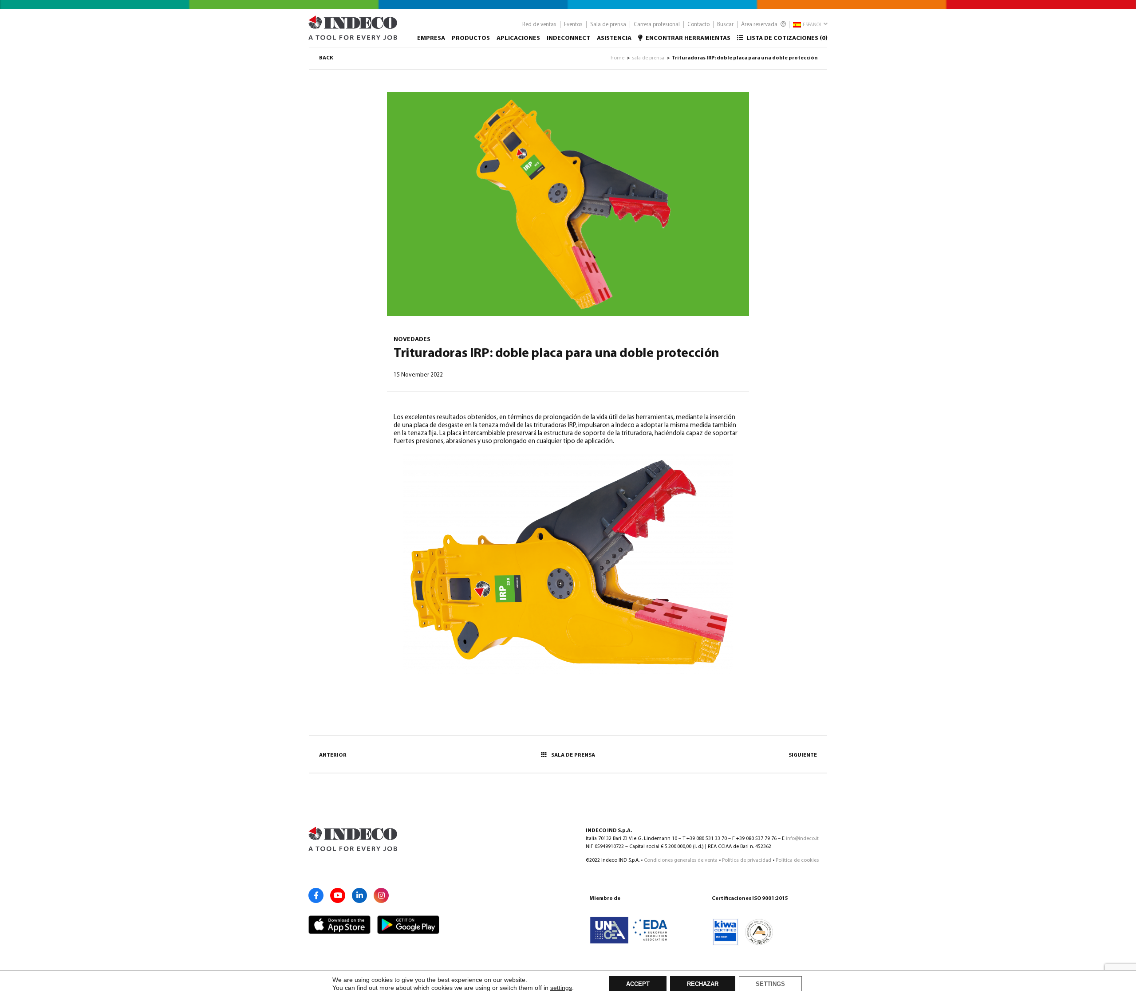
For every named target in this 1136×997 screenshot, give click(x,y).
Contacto (698, 24)
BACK (326, 58)
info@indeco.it (802, 838)
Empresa (431, 38)
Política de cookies (797, 860)
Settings (770, 984)
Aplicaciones (518, 38)
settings (561, 987)
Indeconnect (568, 38)
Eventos (573, 24)
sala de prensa (648, 58)
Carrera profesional (657, 24)
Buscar (725, 24)
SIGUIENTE (803, 755)
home (617, 58)
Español (812, 25)
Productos (471, 38)
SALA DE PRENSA (573, 755)
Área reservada (760, 24)
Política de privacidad (746, 860)
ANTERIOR (333, 755)
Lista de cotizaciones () (786, 38)
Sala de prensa (608, 24)
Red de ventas (539, 24)
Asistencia (614, 38)
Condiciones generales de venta (681, 860)
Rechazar (702, 984)
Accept (638, 984)
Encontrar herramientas (687, 38)
